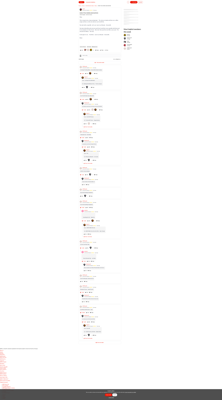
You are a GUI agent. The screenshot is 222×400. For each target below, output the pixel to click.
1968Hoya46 (84, 66)
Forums (83, 5)
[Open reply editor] (100, 55)
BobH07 (128, 34)
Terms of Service (5, 385)
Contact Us (2, 360)
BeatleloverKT (86, 102)
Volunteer (1, 353)
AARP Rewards (2, 356)
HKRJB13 (86, 210)
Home (80, 5)
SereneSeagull (129, 44)
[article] (100, 70)
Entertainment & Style (90, 5)
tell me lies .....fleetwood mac (92, 46)
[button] (133, 2)
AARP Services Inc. (3, 372)
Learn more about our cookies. (130, 392)
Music (96, 5)
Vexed (128, 41)
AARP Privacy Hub (5, 384)
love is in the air (83, 46)
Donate (1, 352)
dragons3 (87, 113)
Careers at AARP (3, 368)
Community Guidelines (90, 2)
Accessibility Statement (6, 386)
